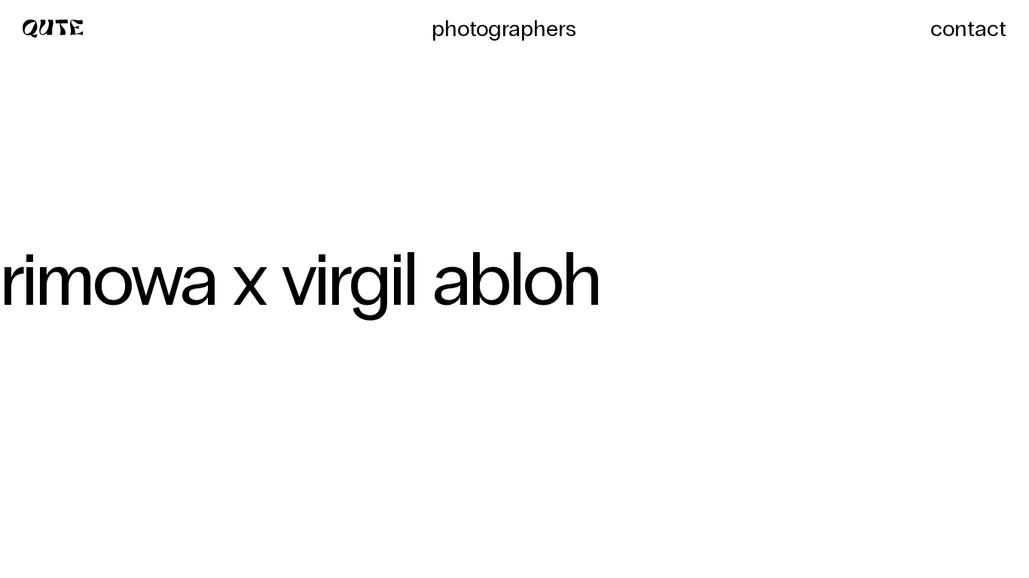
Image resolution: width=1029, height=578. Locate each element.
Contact (968, 28)
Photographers (504, 28)
